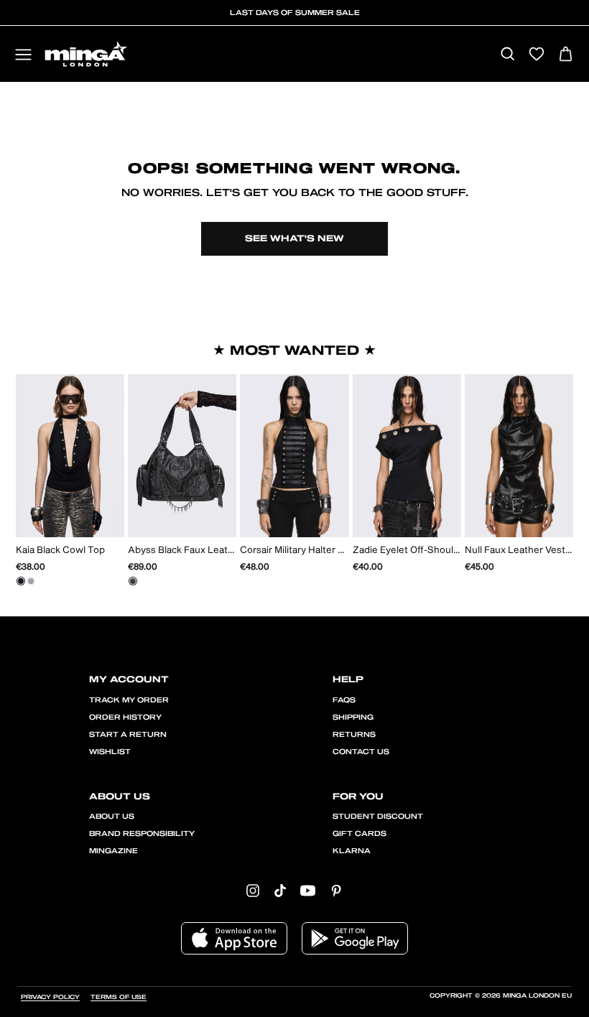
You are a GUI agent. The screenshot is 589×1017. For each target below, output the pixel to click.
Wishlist (110, 752)
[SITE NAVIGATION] (23, 56)
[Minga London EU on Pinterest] (336, 890)
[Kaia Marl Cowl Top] (30, 581)
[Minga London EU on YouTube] (307, 890)
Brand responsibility (142, 833)
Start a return (128, 734)
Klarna (352, 851)
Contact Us (361, 752)
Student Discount (378, 816)
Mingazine (113, 851)
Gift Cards (359, 833)
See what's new (294, 238)
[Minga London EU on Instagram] (252, 890)
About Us (111, 816)
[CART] (565, 55)
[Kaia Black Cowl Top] (20, 581)
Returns (354, 734)
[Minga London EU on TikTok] (280, 890)
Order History (125, 717)
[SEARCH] (507, 55)
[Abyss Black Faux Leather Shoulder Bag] (132, 581)
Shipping (353, 717)
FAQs (344, 700)
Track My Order (129, 700)
